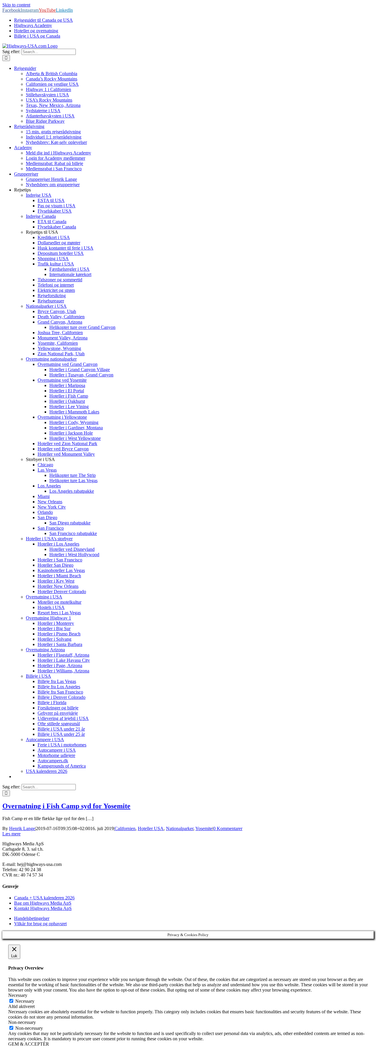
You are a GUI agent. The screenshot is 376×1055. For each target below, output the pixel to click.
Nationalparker (179, 828)
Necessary (24, 1001)
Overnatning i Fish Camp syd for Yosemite (66, 806)
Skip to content (16, 4)
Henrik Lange (22, 828)
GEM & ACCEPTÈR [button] (28, 1043)
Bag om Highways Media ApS (42, 903)
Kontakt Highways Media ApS (43, 908)
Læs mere (11, 833)
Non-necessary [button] (22, 1022)
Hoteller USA (151, 828)
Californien (125, 828)
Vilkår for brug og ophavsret (40, 923)
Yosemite (203, 828)
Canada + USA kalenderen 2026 (44, 897)
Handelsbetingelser (31, 918)
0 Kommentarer (227, 828)
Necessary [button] (17, 995)
